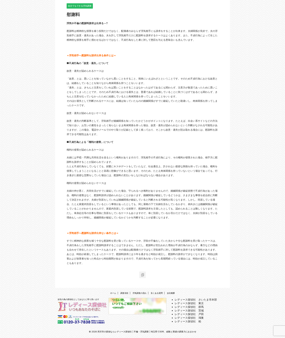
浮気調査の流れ (139, 293)
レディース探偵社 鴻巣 (189, 317)
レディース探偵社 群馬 (189, 306)
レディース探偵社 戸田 (189, 314)
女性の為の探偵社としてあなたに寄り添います (78, 299)
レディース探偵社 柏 (188, 321)
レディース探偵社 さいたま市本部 (196, 299)
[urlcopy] (142, 275)
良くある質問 (157, 293)
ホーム (113, 293)
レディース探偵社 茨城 (189, 310)
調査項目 (124, 293)
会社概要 (171, 293)
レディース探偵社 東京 (189, 303)
